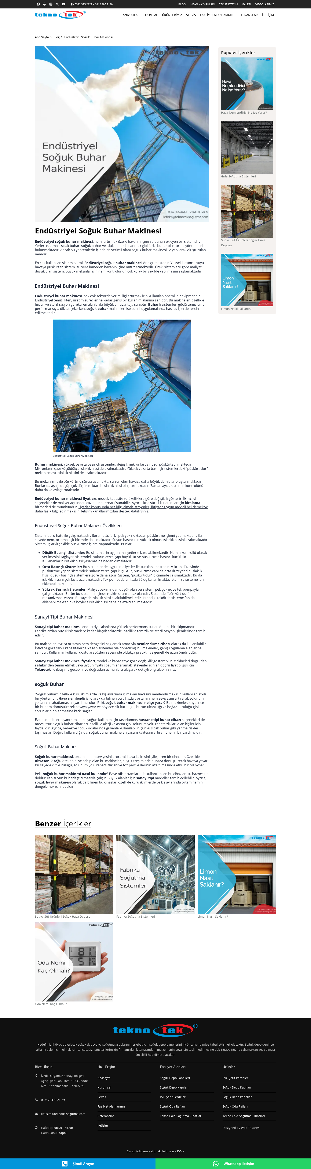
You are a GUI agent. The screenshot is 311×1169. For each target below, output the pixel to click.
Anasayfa (104, 1078)
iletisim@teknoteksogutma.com (63, 1114)
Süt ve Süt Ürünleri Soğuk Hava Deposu (63, 916)
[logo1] (60, 14)
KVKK (180, 1151)
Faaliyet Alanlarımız (111, 1106)
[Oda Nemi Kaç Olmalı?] (74, 961)
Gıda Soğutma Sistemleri (238, 176)
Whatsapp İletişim (239, 1163)
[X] (57, 4)
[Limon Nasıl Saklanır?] (247, 280)
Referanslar (106, 1116)
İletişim (103, 1125)
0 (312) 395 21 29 (53, 1100)
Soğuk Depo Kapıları (174, 1087)
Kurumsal (104, 1087)
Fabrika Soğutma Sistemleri (135, 916)
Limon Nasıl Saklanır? (236, 309)
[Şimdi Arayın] (67, 1164)
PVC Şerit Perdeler (173, 1097)
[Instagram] (51, 4)
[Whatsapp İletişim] (218, 1164)
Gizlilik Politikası (162, 1151)
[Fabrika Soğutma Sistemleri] (155, 874)
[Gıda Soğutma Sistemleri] (247, 147)
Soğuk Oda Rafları (172, 1106)
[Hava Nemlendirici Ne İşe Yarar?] (247, 83)
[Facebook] (38, 4)
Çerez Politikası (137, 1151)
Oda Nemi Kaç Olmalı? (51, 1004)
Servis (102, 1097)
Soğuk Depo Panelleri (175, 1078)
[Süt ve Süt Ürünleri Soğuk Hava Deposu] (247, 211)
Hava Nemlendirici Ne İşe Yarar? (244, 112)
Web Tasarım (250, 1128)
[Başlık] (44, 4)
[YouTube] (63, 4)
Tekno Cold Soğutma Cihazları (181, 1116)
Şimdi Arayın (83, 1163)
